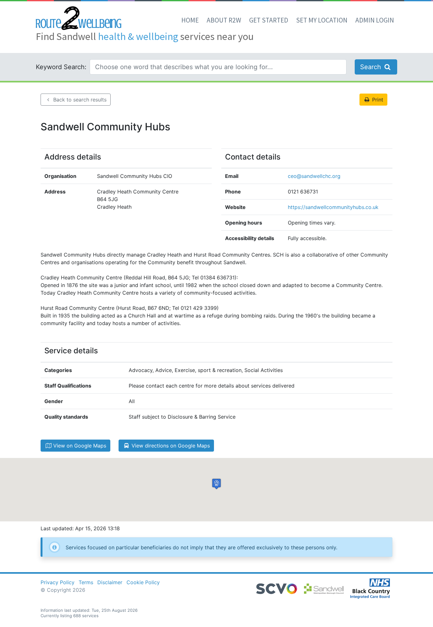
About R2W (224, 20)
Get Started (268, 20)
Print (377, 99)
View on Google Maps (79, 445)
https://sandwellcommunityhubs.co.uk (333, 207)
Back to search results (79, 99)
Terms (86, 582)
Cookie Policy (143, 582)
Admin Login (374, 20)
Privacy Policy (57, 582)
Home (190, 20)
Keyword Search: (61, 67)
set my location (321, 20)
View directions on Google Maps (170, 445)
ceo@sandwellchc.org (314, 176)
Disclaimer (109, 582)
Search (371, 67)
